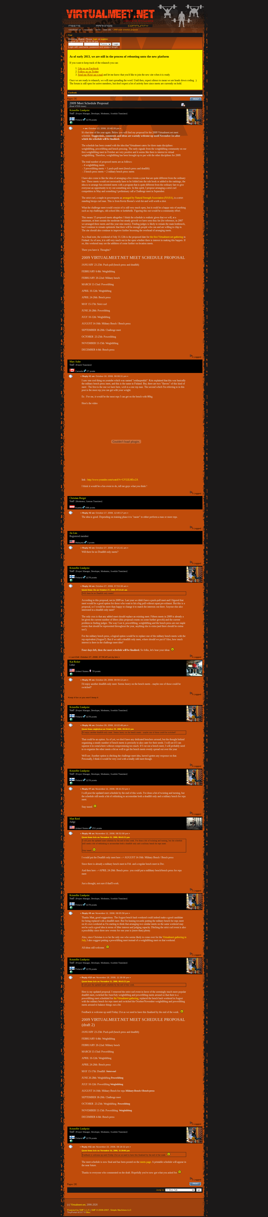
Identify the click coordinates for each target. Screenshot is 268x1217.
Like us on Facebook (88, 68)
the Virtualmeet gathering (126, 998)
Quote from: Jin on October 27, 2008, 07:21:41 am (104, 590)
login (95, 39)
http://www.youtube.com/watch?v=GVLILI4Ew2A (112, 479)
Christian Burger (78, 498)
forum (98, 29)
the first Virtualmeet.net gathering (166, 236)
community (88, 29)
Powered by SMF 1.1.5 (78, 1210)
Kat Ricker (75, 661)
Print (196, 99)
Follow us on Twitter (88, 71)
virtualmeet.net (74, 29)
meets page (145, 1161)
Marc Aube (75, 361)
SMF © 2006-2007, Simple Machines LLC (111, 1210)
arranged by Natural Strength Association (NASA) (148, 197)
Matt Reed (75, 818)
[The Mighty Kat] (71, 675)
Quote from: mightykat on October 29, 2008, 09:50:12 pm (108, 729)
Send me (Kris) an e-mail (90, 74)
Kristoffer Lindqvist (79, 110)
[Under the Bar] (71, 123)
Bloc (88, 1212)
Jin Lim (73, 533)
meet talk (107, 29)
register (104, 39)
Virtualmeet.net (78, 1204)
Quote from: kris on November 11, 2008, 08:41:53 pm (106, 837)
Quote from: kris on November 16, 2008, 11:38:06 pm (106, 1150)
